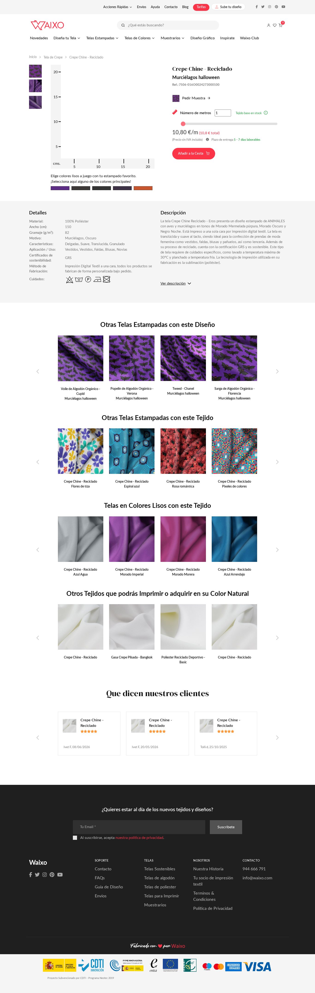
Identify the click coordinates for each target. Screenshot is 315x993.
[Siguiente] (277, 372)
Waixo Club (249, 38)
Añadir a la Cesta (191, 153)
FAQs (100, 878)
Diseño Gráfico (202, 38)
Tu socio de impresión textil (213, 881)
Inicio (33, 57)
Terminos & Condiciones (204, 896)
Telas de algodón (159, 878)
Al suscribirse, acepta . (122, 838)
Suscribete (226, 827)
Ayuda (155, 7)
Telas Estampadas (100, 38)
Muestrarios (170, 38)
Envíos (141, 7)
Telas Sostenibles (159, 869)
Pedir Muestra (193, 98)
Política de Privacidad (212, 909)
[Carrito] (280, 25)
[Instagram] (44, 875)
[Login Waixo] (268, 25)
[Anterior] (38, 372)
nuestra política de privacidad (139, 838)
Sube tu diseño (230, 7)
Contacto (171, 7)
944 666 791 (254, 869)
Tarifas (201, 7)
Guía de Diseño (109, 887)
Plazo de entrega (235, 139)
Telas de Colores (138, 38)
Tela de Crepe (53, 57)
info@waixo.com (257, 878)
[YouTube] (60, 875)
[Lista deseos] (274, 25)
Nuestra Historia (208, 869)
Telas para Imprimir (161, 896)
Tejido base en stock (249, 113)
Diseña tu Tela (64, 38)
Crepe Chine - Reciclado (92, 723)
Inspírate (227, 38)
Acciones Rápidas (115, 7)
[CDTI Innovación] (75, 966)
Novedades (39, 38)
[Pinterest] (52, 875)
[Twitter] (37, 875)
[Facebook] (30, 875)
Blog (185, 7)
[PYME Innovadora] (129, 966)
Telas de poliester (160, 887)
